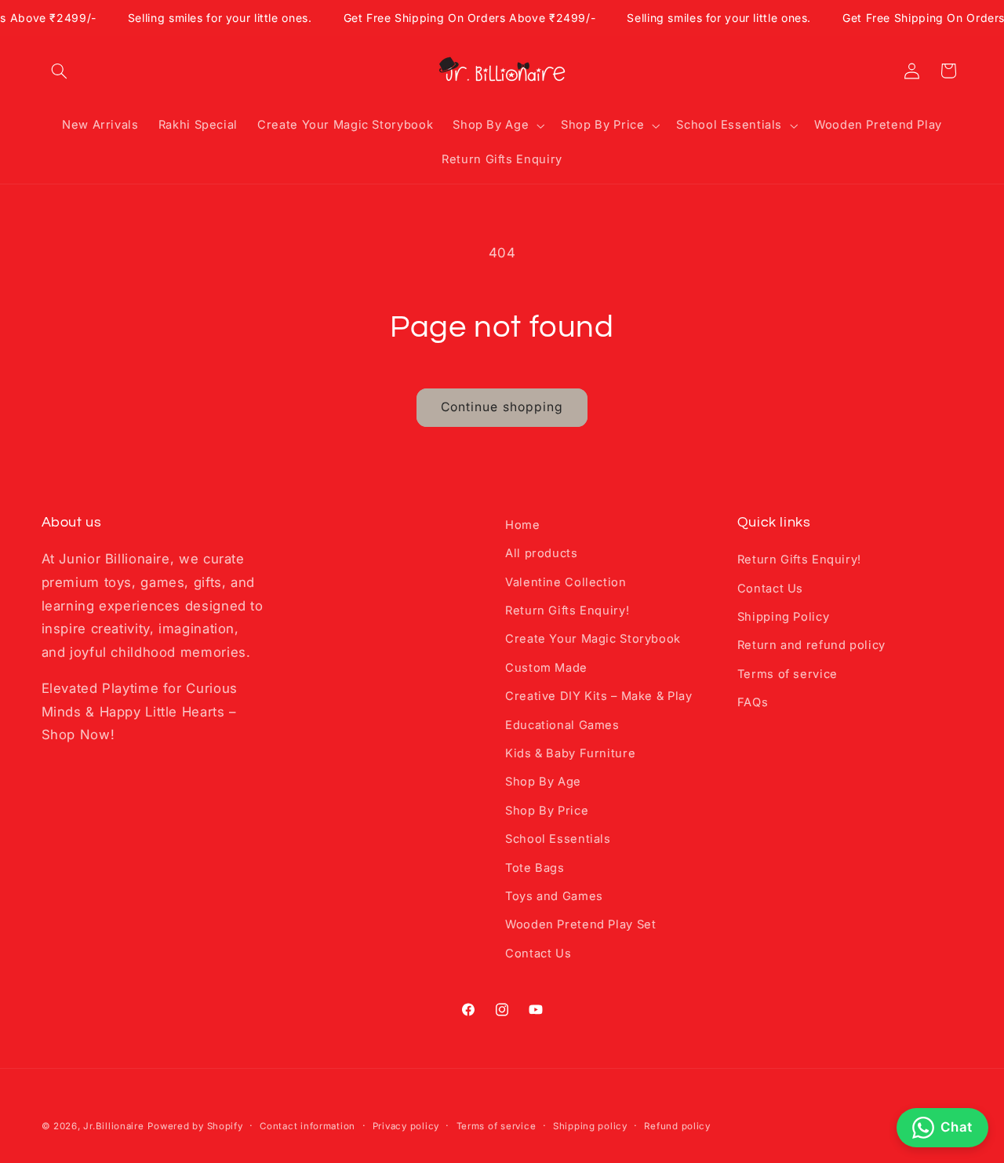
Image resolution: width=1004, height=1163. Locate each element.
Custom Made (546, 668)
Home (522, 525)
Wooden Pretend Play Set (581, 924)
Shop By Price (546, 811)
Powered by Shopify (194, 1126)
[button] (60, 71)
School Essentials (558, 839)
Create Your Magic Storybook (593, 639)
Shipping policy (590, 1126)
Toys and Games (554, 896)
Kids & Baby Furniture (570, 753)
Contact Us (538, 953)
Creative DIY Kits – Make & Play (599, 696)
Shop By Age (543, 782)
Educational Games (562, 725)
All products (541, 553)
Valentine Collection (566, 582)
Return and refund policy (811, 645)
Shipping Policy (783, 617)
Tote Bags (535, 868)
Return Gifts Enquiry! (567, 610)
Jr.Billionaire (113, 1126)
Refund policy (677, 1126)
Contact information (307, 1126)
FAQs (753, 702)
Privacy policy (406, 1126)
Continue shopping (502, 406)
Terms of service (787, 674)
